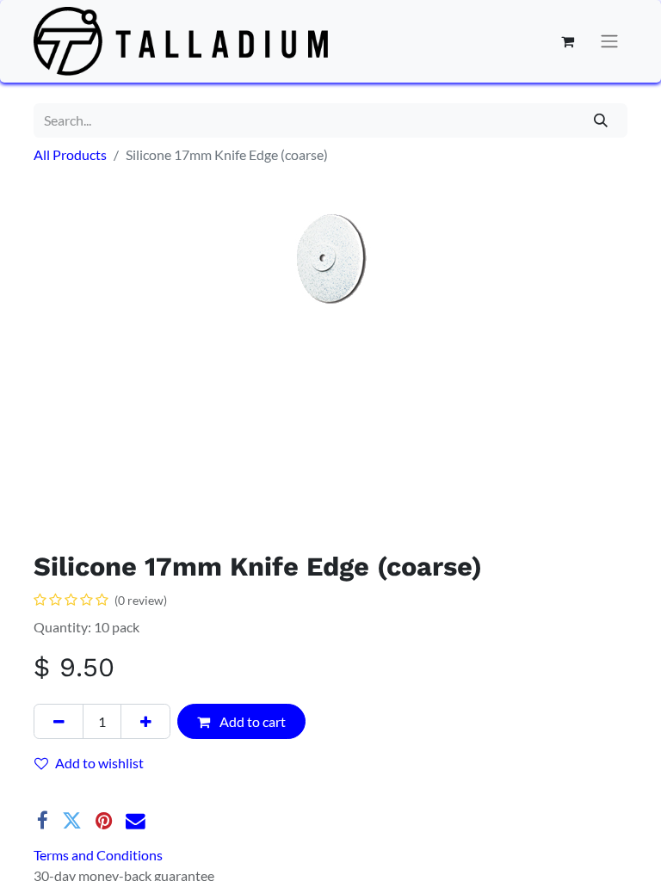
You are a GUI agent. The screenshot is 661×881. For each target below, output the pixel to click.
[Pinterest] (104, 821)
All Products (70, 154)
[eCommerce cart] (567, 41)
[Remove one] (58, 721)
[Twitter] (72, 821)
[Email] (135, 821)
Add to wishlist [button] (99, 763)
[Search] (601, 120)
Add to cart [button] (251, 721)
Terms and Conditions (98, 855)
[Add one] (145, 721)
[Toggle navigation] (609, 41)
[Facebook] (42, 821)
